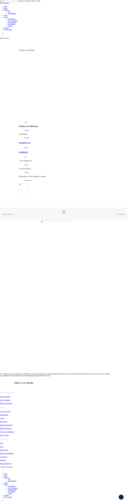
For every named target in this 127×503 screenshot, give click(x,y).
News (6, 483)
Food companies (5, 400)
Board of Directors (6, 428)
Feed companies (5, 397)
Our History (11, 486)
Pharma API (4, 450)
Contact (6, 495)
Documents (3, 422)
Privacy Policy (4, 435)
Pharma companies (6, 403)
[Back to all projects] (65, 214)
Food (1, 447)
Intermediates (12, 481)
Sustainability (4, 415)
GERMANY (23, 152)
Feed (1, 443)
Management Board (6, 425)
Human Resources (6, 463)
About (6, 484)
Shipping (3, 460)
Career (2, 418)
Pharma (6, 477)
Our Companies (13, 488)
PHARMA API (25, 142)
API (9, 479)
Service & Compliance (7, 432)
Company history (5, 411)
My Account (8, 497)
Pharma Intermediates (6, 453)
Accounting (3, 457)
